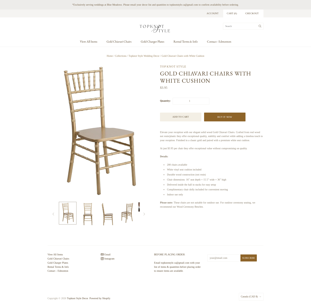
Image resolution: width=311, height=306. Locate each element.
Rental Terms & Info (185, 41)
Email (107, 254)
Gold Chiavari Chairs (119, 41)
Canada (249, 296)
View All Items (88, 41)
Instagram (109, 258)
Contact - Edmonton (219, 41)
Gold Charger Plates (152, 41)
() (232, 13)
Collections (120, 56)
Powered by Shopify (99, 298)
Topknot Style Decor (77, 298)
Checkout (252, 13)
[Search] (259, 26)
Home (110, 56)
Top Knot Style (173, 66)
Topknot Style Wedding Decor (144, 56)
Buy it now (224, 117)
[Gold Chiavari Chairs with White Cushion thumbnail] (67, 213)
